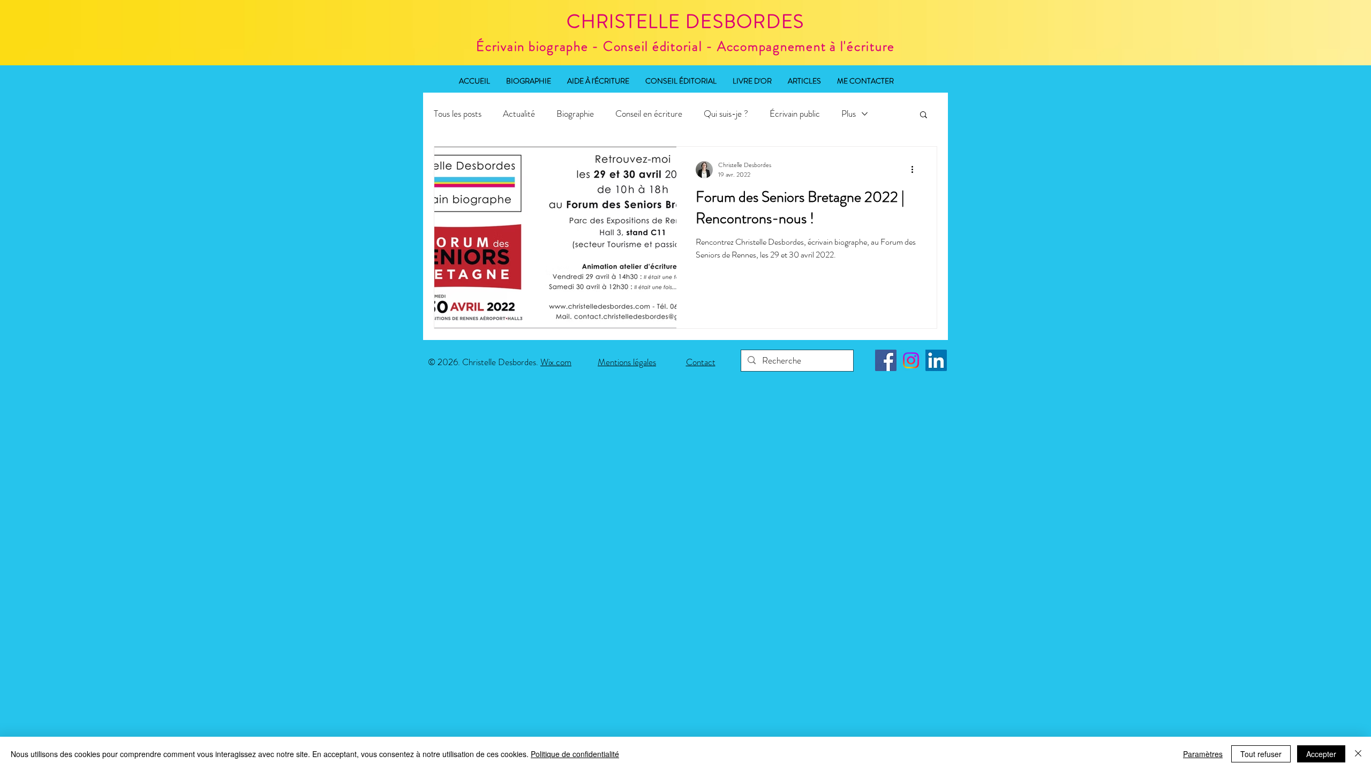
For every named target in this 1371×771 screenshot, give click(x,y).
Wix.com (555, 362)
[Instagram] (911, 360)
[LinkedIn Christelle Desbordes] (936, 360)
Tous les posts (457, 114)
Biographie (575, 114)
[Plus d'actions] (915, 169)
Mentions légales (627, 362)
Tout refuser (1261, 754)
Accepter (1321, 754)
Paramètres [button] (1203, 754)
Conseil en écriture (648, 114)
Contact (700, 362)
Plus (848, 114)
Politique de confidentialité (575, 754)
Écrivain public (795, 114)
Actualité (519, 114)
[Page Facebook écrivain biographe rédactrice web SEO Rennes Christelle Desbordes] (886, 360)
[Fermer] (1358, 753)
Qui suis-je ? (726, 114)
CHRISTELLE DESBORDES (685, 21)
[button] (923, 115)
